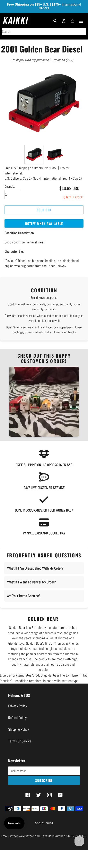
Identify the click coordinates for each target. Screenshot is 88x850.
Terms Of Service (20, 741)
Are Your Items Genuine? (23, 595)
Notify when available (44, 223)
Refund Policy (17, 717)
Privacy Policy (17, 705)
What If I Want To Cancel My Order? (31, 582)
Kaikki (49, 823)
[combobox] (44, 31)
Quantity (10, 186)
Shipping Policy (18, 729)
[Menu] (81, 20)
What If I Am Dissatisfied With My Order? (35, 568)
